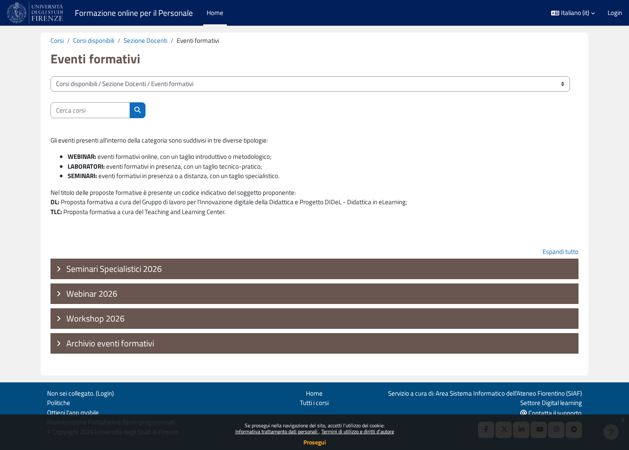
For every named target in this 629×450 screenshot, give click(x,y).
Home (314, 393)
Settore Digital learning (551, 403)
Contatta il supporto (554, 413)
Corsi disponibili (93, 40)
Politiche (58, 403)
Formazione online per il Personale (134, 13)
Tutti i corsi (314, 403)
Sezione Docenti (145, 40)
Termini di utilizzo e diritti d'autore (357, 431)
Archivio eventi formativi (110, 343)
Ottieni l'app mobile (73, 412)
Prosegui (314, 442)
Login (615, 13)
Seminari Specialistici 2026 (114, 268)
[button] (573, 13)
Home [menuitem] (215, 13)
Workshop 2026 (95, 318)
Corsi (57, 40)
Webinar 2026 (91, 293)
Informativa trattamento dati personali (277, 431)
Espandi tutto (561, 251)
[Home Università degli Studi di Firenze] (36, 13)
